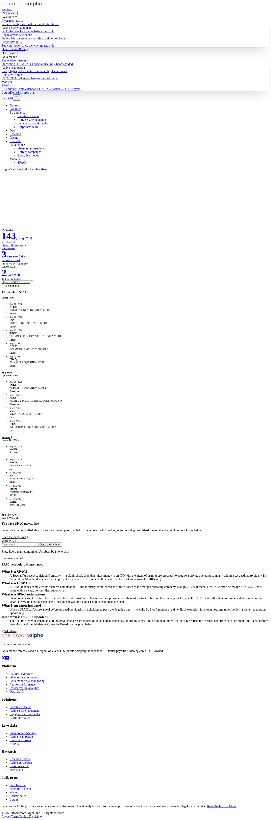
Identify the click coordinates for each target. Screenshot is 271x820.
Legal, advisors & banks (32, 123)
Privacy (6, 816)
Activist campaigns (29, 152)
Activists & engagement (32, 119)
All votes (6, 437)
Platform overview (21, 673)
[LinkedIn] (7, 658)
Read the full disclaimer (221, 806)
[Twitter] (3, 658)
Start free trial (26, 92)
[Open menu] (16, 97)
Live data (8, 53)
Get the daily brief (50, 544)
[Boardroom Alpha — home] (22, 5)
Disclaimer (36, 816)
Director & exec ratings (24, 677)
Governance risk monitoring (27, 681)
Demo (14, 92)
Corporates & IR (27, 127)
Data (5, 49)
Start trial (7, 98)
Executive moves (28, 155)
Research (13, 49)
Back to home (10, 631)
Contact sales (18, 796)
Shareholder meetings (30, 148)
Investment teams (28, 116)
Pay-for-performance (23, 684)
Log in (6, 92)
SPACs (22, 162)
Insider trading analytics (24, 688)
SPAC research (19, 766)
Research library (20, 759)
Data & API (17, 691)
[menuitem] (135, 22)
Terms (15, 816)
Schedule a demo (37, 169)
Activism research (21, 762)
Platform (7, 9)
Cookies (24, 816)
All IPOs (6, 373)
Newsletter (16, 769)
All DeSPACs (8, 515)
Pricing (23, 49)
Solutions (8, 13)
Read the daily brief (14, 537)
